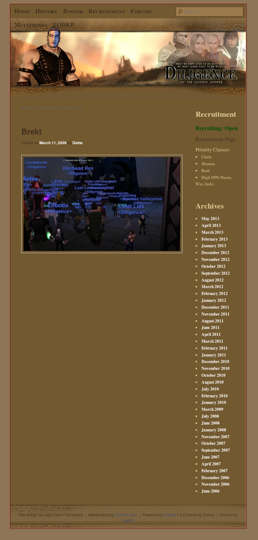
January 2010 (213, 402)
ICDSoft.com (126, 515)
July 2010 (210, 389)
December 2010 (215, 361)
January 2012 (213, 300)
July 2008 (210, 416)
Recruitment (106, 11)
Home (22, 11)
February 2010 (214, 396)
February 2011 (214, 348)
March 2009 (212, 409)
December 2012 (215, 252)
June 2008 (210, 423)
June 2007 (210, 457)
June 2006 (210, 491)
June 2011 (210, 327)
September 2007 (215, 450)
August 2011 (212, 321)
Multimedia (30, 24)
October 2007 (213, 443)
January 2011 (213, 355)
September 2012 (215, 273)
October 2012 (213, 266)
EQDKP (63, 24)
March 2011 (212, 341)
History (46, 11)
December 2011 (215, 307)
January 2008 (213, 430)
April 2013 (211, 225)
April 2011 (211, 334)
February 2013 (214, 239)
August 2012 (212, 280)
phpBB (128, 520)
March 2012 (212, 286)
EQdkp (170, 515)
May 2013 (210, 218)
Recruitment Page (216, 139)
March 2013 (212, 232)
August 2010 (212, 382)
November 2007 (215, 437)
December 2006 (215, 477)
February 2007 (214, 471)
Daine (77, 142)
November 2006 (215, 484)
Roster (73, 11)
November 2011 (215, 314)
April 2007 (211, 464)
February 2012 (214, 293)
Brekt (31, 131)
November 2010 (215, 368)
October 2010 (213, 375)
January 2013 (213, 246)
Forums (141, 11)
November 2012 (215, 259)
